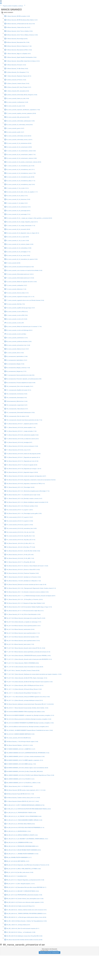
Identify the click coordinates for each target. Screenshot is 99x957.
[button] (1, 1)
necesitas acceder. (53, 950)
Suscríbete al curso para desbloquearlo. (49, 952)
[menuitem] (1, 3)
